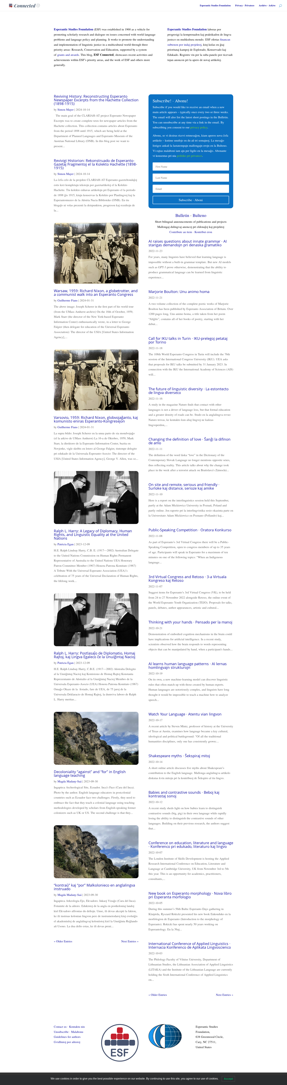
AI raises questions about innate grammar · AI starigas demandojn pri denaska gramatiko (187, 243)
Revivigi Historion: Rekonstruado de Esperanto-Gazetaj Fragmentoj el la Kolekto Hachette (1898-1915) (95, 164)
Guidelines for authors (67, 1037)
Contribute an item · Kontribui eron (190, 232)
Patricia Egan (65, 544)
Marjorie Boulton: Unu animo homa (178, 291)
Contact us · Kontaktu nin (69, 1027)
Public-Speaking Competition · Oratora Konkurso (189, 529)
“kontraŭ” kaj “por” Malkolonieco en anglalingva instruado (94, 887)
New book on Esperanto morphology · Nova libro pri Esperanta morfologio (190, 895)
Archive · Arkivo (267, 5)
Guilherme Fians (67, 300)
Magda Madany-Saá (69, 781)
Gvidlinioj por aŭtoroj (67, 1042)
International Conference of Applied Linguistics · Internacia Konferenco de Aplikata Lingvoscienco (189, 945)
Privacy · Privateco (244, 5)
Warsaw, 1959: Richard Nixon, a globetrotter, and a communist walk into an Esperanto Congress (96, 292)
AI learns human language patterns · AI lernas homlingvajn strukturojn (187, 665)
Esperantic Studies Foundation (215, 5)
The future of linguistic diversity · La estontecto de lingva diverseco (188, 390)
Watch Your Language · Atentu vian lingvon (185, 713)
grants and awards (68, 55)
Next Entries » (130, 941)
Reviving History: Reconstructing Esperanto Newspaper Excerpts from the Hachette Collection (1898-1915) (96, 100)
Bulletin (182, 215)
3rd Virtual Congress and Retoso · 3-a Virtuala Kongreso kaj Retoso (187, 578)
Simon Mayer (65, 109)
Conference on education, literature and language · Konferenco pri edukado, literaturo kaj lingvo (190, 844)
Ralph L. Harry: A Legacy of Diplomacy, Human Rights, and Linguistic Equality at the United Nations (93, 534)
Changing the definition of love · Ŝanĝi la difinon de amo (189, 441)
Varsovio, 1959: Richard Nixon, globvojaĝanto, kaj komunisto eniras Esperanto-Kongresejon (96, 419)
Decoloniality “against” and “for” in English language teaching (90, 773)
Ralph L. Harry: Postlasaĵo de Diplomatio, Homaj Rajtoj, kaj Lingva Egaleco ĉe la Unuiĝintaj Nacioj (94, 655)
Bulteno (199, 215)
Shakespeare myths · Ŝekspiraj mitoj (179, 755)
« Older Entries (63, 941)
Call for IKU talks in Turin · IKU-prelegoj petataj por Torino (188, 340)
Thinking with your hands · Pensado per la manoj (190, 621)
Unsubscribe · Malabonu (68, 1032)
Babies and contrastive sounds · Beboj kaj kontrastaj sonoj (183, 794)
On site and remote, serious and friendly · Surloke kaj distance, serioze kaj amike (183, 486)
